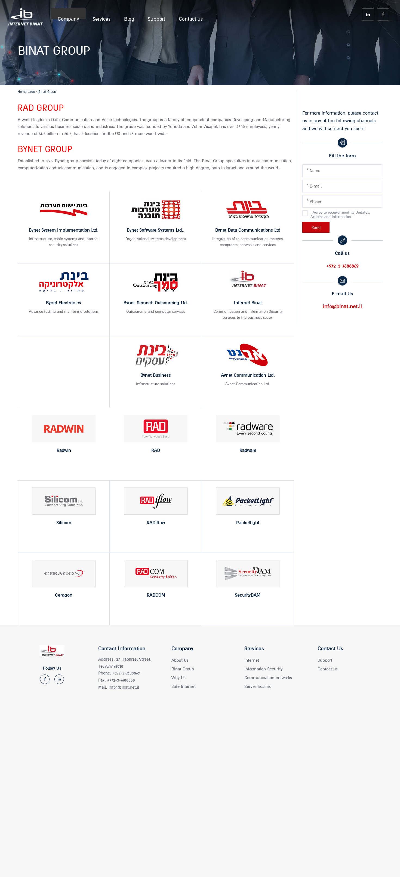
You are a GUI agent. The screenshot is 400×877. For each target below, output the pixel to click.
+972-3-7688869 (342, 266)
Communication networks (268, 677)
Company (68, 17)
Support (156, 17)
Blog (129, 17)
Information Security (263, 669)
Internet (251, 660)
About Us (180, 660)
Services (101, 17)
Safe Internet (183, 686)
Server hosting (258, 686)
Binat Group (182, 669)
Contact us (191, 17)
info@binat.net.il (342, 306)
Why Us (178, 677)
